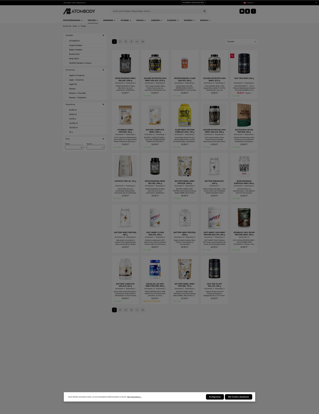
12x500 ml (73, 123)
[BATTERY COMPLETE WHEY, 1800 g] (155, 115)
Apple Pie (73, 84)
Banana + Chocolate (77, 93)
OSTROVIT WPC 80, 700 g (125, 181)
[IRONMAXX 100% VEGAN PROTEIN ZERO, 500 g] (244, 217)
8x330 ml (73, 110)
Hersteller (69, 35)
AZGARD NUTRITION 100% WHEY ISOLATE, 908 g (214, 131)
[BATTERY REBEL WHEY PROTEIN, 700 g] (184, 269)
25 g (71, 132)
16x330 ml (73, 127)
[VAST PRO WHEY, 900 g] (244, 63)
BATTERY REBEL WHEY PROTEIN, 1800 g (185, 182)
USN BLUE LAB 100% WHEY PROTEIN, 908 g (155, 285)
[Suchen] (205, 11)
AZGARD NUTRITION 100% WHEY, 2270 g (214, 79)
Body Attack (74, 58)
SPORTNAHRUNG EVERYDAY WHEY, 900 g (244, 182)
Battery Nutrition (75, 50)
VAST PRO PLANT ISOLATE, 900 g (214, 285)
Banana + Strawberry (77, 97)
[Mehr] (253, 11)
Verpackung (70, 104)
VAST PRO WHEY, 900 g (244, 78)
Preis (68, 139)
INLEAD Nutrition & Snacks (80, 63)
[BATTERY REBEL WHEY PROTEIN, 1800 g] (184, 166)
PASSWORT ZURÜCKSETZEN (193, 2)
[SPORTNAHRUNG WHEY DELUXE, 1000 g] (155, 166)
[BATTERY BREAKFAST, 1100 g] (214, 166)
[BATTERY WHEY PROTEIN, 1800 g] (184, 217)
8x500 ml (73, 114)
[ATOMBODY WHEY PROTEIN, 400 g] (125, 115)
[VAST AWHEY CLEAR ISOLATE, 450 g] (155, 217)
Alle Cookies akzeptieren (238, 397)
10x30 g (72, 119)
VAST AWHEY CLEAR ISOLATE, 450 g (155, 233)
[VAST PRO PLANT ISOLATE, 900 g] (214, 269)
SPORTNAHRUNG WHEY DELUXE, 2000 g (125, 79)
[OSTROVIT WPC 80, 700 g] (125, 166)
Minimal (73, 146)
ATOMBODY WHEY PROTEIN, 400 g (125, 131)
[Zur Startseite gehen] (79, 11)
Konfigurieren (215, 397)
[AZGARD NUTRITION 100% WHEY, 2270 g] (214, 63)
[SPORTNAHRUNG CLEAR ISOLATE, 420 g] (184, 63)
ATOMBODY (74, 41)
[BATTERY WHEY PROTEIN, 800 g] (125, 217)
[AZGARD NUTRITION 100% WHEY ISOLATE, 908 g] (214, 115)
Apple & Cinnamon (76, 75)
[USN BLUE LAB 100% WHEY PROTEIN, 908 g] (155, 269)
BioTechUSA (74, 54)
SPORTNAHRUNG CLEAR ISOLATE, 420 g (184, 79)
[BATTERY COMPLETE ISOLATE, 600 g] (125, 269)
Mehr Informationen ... (134, 397)
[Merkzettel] (241, 11)
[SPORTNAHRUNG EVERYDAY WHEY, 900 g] (244, 166)
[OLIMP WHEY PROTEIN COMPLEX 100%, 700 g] (184, 115)
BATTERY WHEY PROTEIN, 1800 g (185, 233)
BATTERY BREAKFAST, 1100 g (214, 182)
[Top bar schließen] (316, 2)
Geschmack (70, 70)
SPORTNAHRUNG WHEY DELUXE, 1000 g (155, 182)
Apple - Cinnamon (76, 80)
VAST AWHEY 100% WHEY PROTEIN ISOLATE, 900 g (214, 233)
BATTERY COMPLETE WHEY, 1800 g (155, 131)
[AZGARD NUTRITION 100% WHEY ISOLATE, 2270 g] (155, 63)
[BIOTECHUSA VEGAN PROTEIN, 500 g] (244, 115)
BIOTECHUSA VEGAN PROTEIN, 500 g (244, 131)
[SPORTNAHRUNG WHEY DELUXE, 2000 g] (125, 63)
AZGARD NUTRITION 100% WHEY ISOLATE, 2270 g (155, 79)
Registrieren (81, 3)
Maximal (95, 146)
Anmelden (68, 3)
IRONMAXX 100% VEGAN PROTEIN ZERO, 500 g (244, 233)
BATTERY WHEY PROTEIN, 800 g (125, 233)
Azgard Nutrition (75, 45)
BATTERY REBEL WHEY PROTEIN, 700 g (185, 285)
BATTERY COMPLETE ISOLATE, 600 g (125, 285)
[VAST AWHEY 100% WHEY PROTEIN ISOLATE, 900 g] (214, 217)
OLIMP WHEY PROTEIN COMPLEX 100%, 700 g (184, 131)
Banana (72, 89)
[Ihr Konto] (247, 11)
